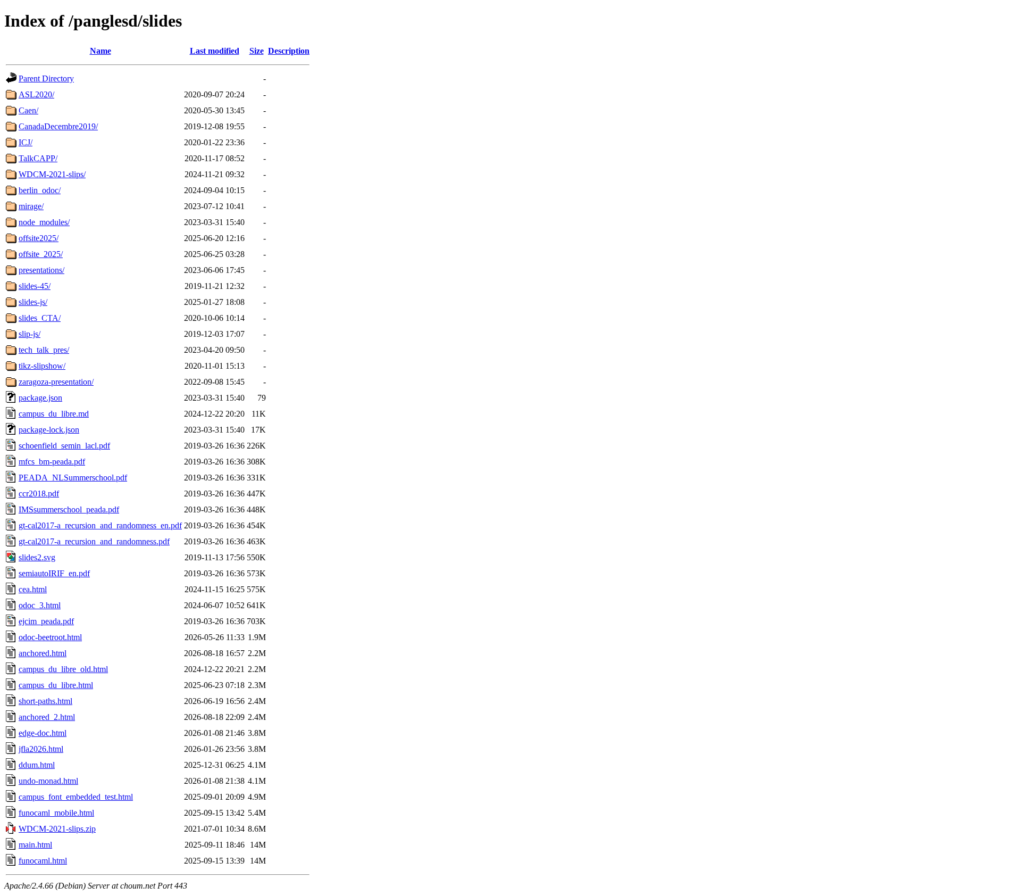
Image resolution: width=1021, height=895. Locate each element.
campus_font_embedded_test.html (76, 796)
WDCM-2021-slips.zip (57, 828)
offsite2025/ (38, 238)
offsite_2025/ (41, 254)
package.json (40, 397)
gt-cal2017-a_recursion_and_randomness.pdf (94, 541)
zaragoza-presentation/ (56, 381)
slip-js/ (29, 333)
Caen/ (28, 110)
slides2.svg (37, 557)
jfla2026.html (41, 748)
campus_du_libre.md (54, 413)
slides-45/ (35, 286)
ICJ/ (25, 142)
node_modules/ (44, 222)
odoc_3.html (40, 605)
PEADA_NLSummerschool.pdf (73, 477)
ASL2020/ (36, 94)
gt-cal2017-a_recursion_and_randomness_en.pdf (100, 525)
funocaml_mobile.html (56, 812)
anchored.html (42, 653)
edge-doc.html (42, 732)
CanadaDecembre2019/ (58, 126)
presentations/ (41, 270)
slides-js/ (33, 301)
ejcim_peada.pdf (46, 621)
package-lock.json (49, 429)
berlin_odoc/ (40, 190)
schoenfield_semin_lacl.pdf (64, 445)
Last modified (214, 50)
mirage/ (31, 206)
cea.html (33, 589)
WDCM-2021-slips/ (52, 174)
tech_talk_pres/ (44, 349)
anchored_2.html (47, 717)
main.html (35, 844)
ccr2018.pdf (39, 493)
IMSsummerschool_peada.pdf (69, 509)
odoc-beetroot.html (50, 637)
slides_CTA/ (40, 317)
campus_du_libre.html (56, 685)
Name (100, 50)
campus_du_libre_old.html (63, 669)
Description (288, 50)
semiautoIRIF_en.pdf (54, 573)
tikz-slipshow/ (42, 365)
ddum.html (37, 764)
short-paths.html (45, 701)
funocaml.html (43, 860)
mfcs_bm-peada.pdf (52, 461)
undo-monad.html (48, 780)
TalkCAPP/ (38, 158)
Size (256, 50)
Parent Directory (46, 78)
